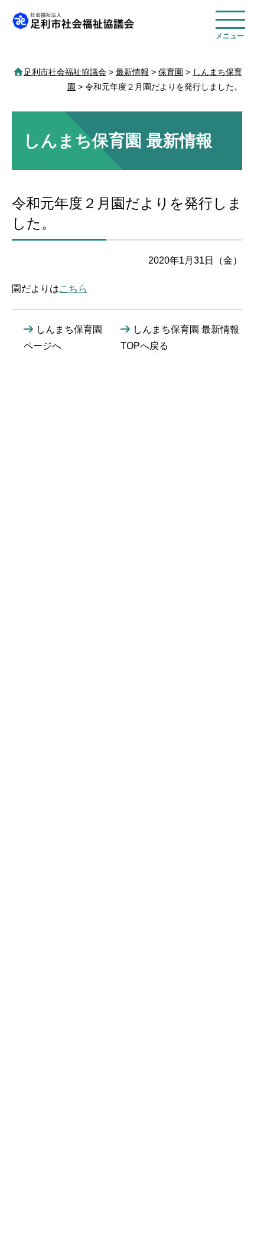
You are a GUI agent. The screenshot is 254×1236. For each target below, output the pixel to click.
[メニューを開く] (230, 22)
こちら (73, 289)
